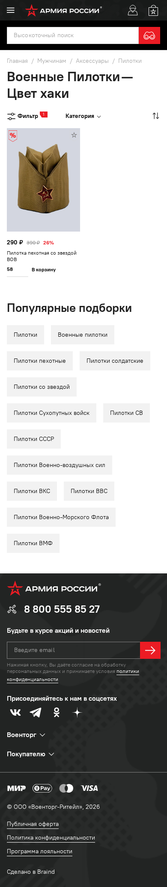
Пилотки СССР (34, 439)
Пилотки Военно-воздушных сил (59, 465)
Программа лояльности (39, 851)
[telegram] (36, 712)
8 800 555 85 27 (62, 609)
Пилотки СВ (126, 413)
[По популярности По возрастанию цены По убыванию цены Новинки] (155, 116)
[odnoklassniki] (56, 712)
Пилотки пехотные (40, 360)
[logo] (63, 10)
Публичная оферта (33, 824)
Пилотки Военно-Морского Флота (61, 517)
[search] (149, 35)
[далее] (150, 650)
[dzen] (77, 712)
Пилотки (25, 334)
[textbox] (73, 35)
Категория (80, 116)
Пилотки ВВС (89, 491)
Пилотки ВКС (32, 491)
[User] (133, 10)
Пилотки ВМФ (33, 543)
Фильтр (28, 116)
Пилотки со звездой (42, 387)
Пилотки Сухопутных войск (51, 413)
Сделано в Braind (31, 871)
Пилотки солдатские (114, 360)
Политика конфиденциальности (51, 837)
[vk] (15, 712)
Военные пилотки (82, 334)
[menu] (11, 10)
